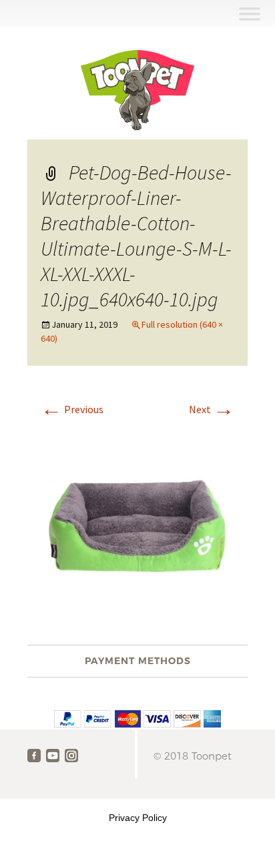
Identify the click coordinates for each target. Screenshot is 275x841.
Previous (72, 409)
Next (211, 409)
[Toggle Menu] (249, 13)
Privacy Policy (138, 817)
